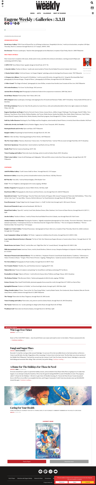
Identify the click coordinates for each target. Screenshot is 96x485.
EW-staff (13, 21)
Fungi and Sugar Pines (22, 348)
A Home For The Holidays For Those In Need (33, 367)
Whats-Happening (20, 350)
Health (12, 412)
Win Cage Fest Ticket (21, 330)
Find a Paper (27, 461)
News (17, 369)
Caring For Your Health (22, 407)
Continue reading (18, 340)
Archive (6, 21)
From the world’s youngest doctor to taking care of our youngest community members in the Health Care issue (45, 410)
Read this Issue (69, 461)
